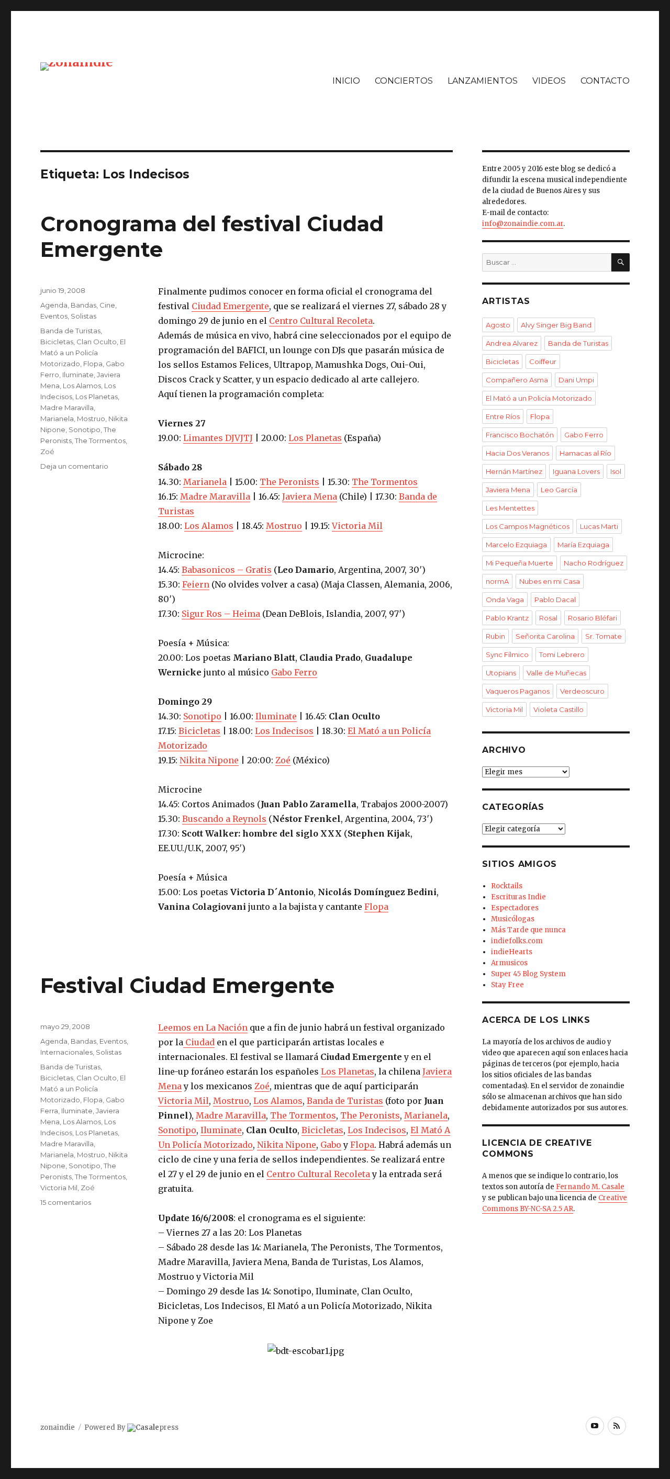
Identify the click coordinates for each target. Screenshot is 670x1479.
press (157, 1427)
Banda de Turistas (70, 330)
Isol (615, 471)
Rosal (548, 618)
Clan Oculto (96, 341)
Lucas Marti (599, 526)
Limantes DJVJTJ (218, 438)
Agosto (498, 325)
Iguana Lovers (576, 471)
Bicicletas (199, 731)
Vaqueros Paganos (518, 691)
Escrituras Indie (518, 897)
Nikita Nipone (209, 760)
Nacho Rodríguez (593, 563)
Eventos (54, 316)
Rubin (495, 636)
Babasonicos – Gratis (227, 569)
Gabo (330, 1144)
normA (497, 581)
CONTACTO (605, 81)
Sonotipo (202, 716)
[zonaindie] (76, 66)
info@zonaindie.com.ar (522, 223)
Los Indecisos (284, 731)
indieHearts (511, 951)
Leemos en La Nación (203, 1027)
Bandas (83, 305)
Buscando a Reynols (224, 819)
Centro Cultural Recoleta (321, 320)
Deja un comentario (74, 466)
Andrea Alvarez (512, 343)
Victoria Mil (357, 526)
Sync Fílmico (507, 654)
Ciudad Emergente (230, 306)
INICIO (346, 81)
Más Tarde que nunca (528, 929)
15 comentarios (65, 1202)
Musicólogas (512, 919)
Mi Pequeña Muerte (519, 563)
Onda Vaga (505, 599)
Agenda (54, 305)
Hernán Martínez (514, 471)
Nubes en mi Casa (549, 581)
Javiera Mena (309, 496)
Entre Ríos (503, 416)
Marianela (205, 482)
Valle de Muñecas (556, 673)
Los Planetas (315, 438)
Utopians (501, 673)
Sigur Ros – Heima (221, 613)
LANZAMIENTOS (483, 81)
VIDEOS (549, 81)
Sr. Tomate (603, 636)
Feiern (195, 584)
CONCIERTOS (404, 81)
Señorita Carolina (545, 636)
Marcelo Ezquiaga (516, 544)
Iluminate (276, 716)
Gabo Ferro (294, 672)
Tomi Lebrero (562, 654)
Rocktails (506, 886)
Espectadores (515, 908)
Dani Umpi (576, 380)
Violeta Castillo (558, 709)
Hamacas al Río (585, 453)
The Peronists (289, 482)
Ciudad (199, 1042)
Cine (107, 305)
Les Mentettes (510, 508)
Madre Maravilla (215, 496)
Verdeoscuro (582, 691)
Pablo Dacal (555, 599)
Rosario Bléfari (592, 618)
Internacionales (66, 1052)
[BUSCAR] (620, 262)
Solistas (83, 316)
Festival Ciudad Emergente (187, 985)
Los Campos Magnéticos (528, 526)
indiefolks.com (517, 940)
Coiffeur (542, 361)
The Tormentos (385, 482)
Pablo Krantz (507, 618)
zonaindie (57, 1427)
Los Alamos (208, 526)
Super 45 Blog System (528, 973)
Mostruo (284, 526)
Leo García (559, 490)
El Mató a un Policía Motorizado (83, 352)
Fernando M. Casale (590, 1186)
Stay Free (507, 984)
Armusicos (509, 962)
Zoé (283, 760)
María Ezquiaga (583, 544)
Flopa (376, 906)
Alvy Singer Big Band (556, 325)
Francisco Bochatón (520, 435)
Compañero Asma (517, 380)
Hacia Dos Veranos (517, 453)
